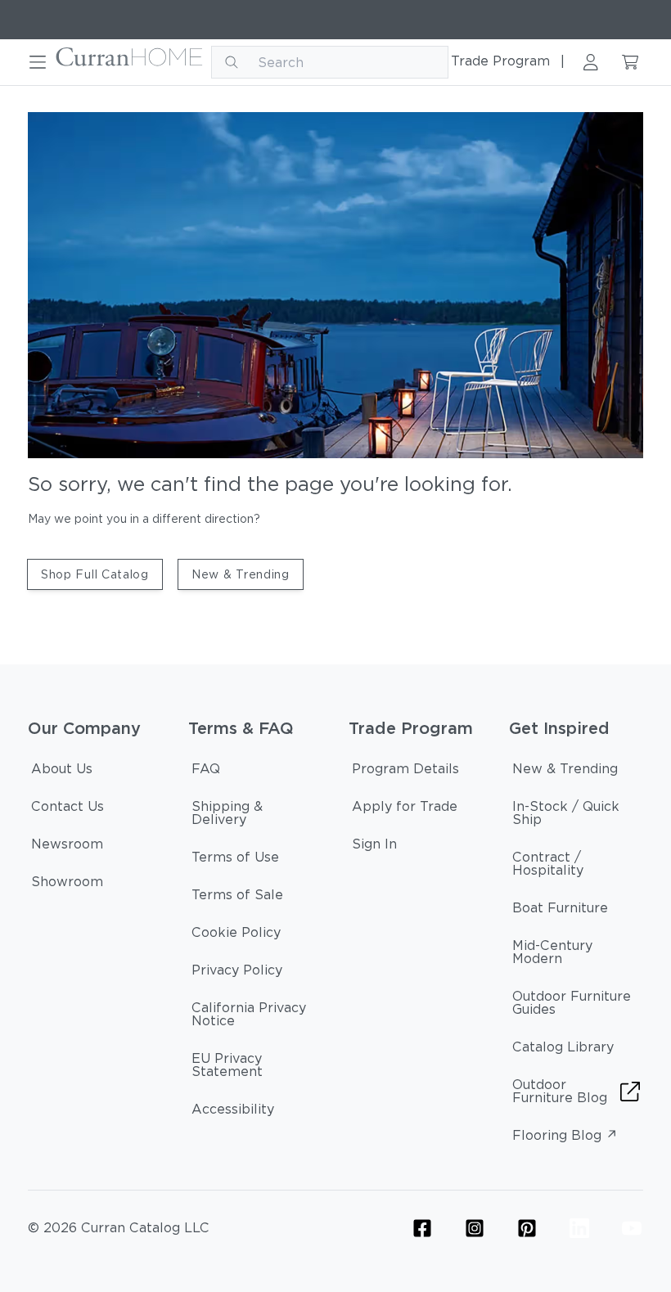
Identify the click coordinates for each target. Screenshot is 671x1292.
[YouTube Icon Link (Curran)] (631, 1228)
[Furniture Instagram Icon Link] (474, 1228)
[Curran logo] (129, 62)
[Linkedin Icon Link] (579, 1228)
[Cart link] (630, 62)
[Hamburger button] (37, 62)
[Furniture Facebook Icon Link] (422, 1228)
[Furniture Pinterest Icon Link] (527, 1228)
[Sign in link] (591, 62)
